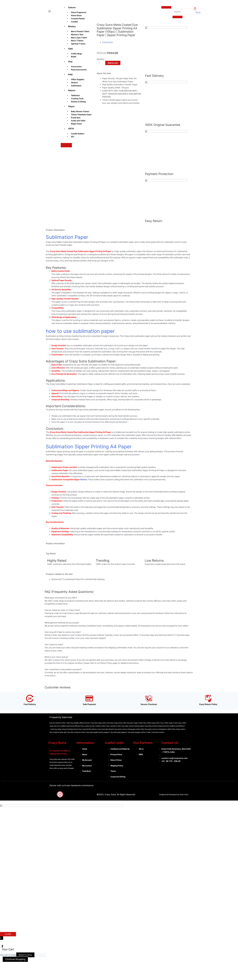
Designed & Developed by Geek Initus (173, 794)
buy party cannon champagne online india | (130, 729)
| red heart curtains (157, 732)
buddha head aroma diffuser (70, 726)
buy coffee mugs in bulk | (170, 723)
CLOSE (8, 934)
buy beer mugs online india (116, 723)
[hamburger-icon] (166, 7)
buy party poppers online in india (139, 732)
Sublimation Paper (67, 237)
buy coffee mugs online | (152, 723)
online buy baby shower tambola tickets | (64, 729)
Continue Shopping (15, 959)
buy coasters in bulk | (114, 726)
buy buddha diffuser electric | (81, 723)
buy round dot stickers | (106, 729)
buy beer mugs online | (99, 723)
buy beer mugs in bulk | (135, 723)
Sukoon (72, 7)
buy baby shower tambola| (154, 726)
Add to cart (113, 63)
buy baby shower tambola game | (133, 726)
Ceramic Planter (78, 18)
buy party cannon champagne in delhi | (158, 729)
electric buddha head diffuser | (174, 726)
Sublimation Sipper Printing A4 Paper (89, 446)
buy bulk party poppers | (119, 732)
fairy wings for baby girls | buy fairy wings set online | (68, 732)
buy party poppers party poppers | (98, 732)
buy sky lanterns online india (60, 723)
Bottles (83, 479)
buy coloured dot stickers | (88, 729)
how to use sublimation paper (80, 331)
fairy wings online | (178, 729)
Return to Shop (25, 955)
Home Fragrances (78, 12)
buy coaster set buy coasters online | (94, 726)
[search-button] (177, 17)
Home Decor (76, 15)
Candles (74, 22)
